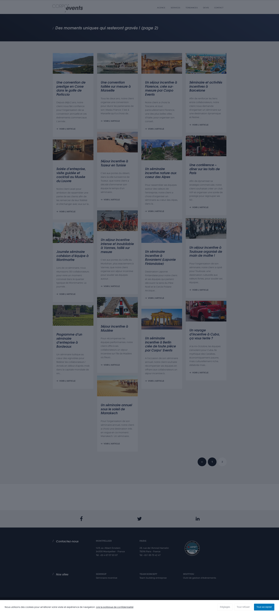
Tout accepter (264, 607)
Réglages (225, 607)
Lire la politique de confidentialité (114, 607)
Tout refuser (243, 607)
